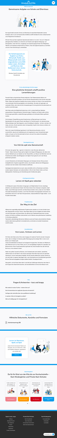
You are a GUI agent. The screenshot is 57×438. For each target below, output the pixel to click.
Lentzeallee (46, 422)
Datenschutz (10, 426)
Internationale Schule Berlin (28, 422)
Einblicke (16, 354)
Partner (10, 424)
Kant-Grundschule (28, 418)
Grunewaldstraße (46, 418)
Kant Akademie (11, 422)
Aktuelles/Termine (11, 420)
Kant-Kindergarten (46, 416)
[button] (27, 403)
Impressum (11, 428)
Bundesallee (46, 420)
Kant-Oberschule (28, 420)
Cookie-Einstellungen (11, 430)
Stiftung (10, 418)
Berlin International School (28, 424)
